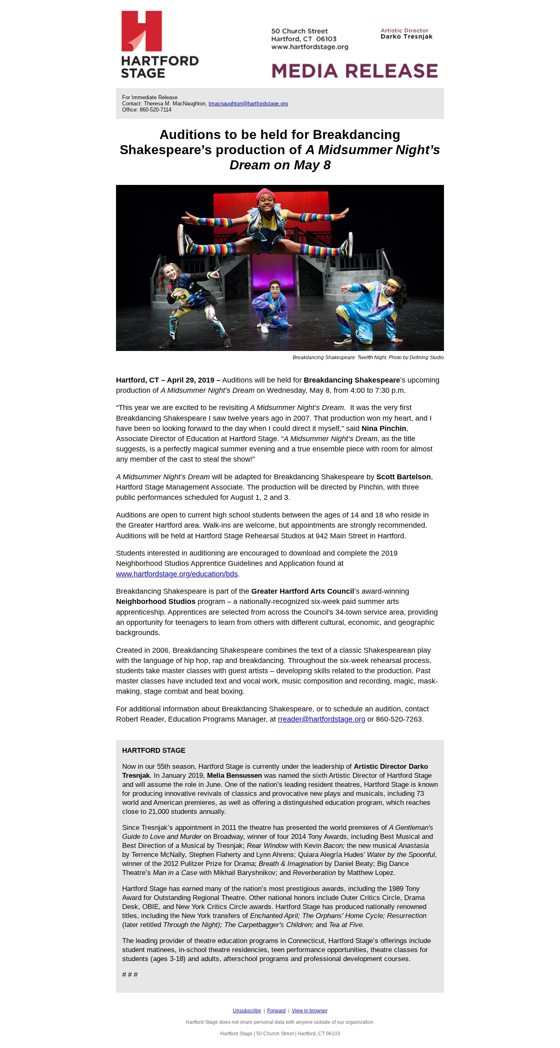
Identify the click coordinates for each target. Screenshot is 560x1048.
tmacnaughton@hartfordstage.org (248, 103)
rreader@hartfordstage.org (321, 719)
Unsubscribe (247, 1011)
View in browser (310, 1011)
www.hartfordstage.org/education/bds (177, 574)
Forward (276, 1011)
